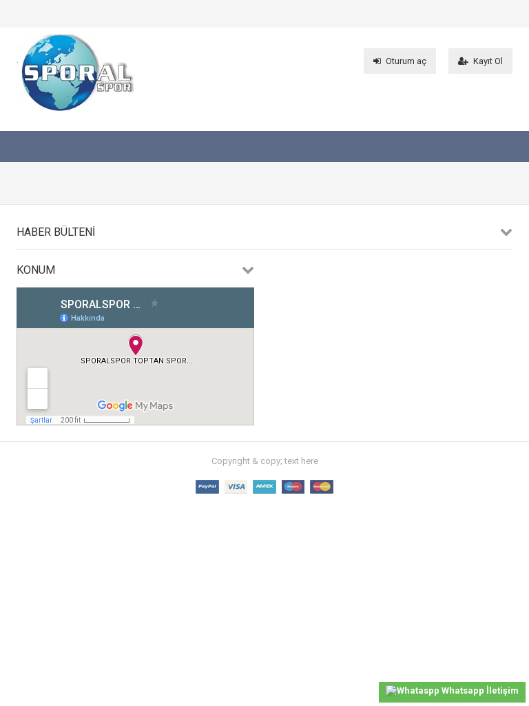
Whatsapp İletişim (479, 690)
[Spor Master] (77, 108)
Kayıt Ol (488, 61)
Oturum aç (406, 61)
